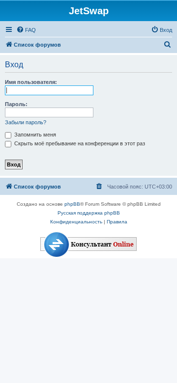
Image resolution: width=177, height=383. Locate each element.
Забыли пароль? (25, 122)
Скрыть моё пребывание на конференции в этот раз (79, 143)
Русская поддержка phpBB (89, 213)
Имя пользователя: (31, 82)
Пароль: (16, 104)
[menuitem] (26, 30)
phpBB (72, 204)
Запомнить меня (34, 134)
